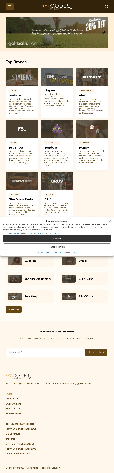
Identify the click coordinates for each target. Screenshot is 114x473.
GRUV (48, 199)
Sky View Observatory (38, 278)
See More (14, 309)
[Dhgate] (57, 77)
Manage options (57, 246)
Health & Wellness (52, 142)
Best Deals (13, 408)
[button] (109, 221)
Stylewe (15, 95)
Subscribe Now (96, 352)
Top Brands (13, 413)
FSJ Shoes (16, 147)
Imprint (74, 252)
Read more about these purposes (46, 233)
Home (9, 393)
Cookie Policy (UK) (18, 453)
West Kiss (31, 261)
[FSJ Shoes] (22, 129)
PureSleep (31, 296)
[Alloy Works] (69, 296)
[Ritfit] (92, 77)
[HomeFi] (92, 129)
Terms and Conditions (20, 424)
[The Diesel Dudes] (22, 181)
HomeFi (84, 147)
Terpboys (51, 147)
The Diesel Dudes (21, 199)
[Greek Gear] (69, 279)
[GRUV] (57, 181)
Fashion (13, 90)
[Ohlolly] (69, 261)
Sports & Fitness (86, 90)
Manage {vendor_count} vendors (19, 233)
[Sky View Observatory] (15, 279)
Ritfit (82, 95)
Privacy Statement (62, 252)
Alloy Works (86, 296)
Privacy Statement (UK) (21, 448)
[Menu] (9, 6)
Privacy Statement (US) (21, 428)
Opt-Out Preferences (45, 252)
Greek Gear (86, 278)
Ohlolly (83, 261)
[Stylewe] (22, 77)
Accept (57, 238)
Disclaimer (13, 434)
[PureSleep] (15, 296)
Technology (84, 142)
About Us (12, 398)
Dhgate (49, 90)
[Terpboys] (57, 129)
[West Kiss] (15, 261)
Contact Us (13, 403)
